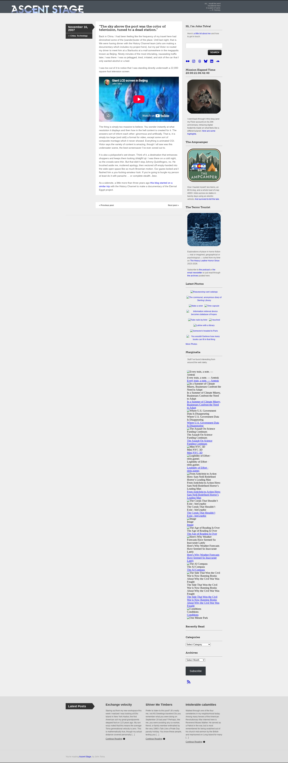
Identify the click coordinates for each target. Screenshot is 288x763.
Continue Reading (114, 739)
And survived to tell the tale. (207, 199)
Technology (82, 36)
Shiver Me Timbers (159, 704)
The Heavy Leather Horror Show (205, 260)
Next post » (173, 205)
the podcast (204, 269)
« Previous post (106, 205)
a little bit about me (202, 33)
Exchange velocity (119, 704)
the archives (192, 275)
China (73, 36)
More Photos (191, 344)
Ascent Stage (85, 756)
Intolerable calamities (201, 704)
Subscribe (196, 670)
